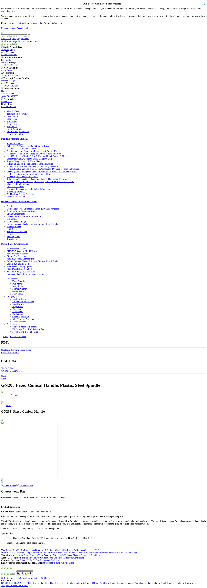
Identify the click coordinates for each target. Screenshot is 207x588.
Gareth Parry (7, 91)
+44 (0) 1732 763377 (32, 41)
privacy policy (37, 23)
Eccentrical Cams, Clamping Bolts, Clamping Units (30, 159)
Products (25, 38)
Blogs (134, 552)
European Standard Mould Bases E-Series (25, 274)
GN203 (12, 583)
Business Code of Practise (45, 552)
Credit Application (15, 129)
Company (16, 38)
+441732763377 (8, 106)
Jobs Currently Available (18, 131)
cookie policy (22, 23)
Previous (14, 395)
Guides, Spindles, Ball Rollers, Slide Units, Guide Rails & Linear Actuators (40, 181)
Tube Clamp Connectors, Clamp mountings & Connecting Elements (37, 179)
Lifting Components (16, 214)
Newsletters (12, 124)
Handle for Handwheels (185, 583)
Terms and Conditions (67, 552)
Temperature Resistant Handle (14, 585)
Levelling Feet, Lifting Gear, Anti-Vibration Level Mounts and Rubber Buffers (42, 171)
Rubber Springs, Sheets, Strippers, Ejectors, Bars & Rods (32, 224)
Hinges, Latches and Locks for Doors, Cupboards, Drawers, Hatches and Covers (43, 169)
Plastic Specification (10, 352)
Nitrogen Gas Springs (16, 221)
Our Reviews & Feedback (12, 552)
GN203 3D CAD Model (12, 371)
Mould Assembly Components (20, 259)
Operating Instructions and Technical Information (28, 189)
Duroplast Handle (142, 583)
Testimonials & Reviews (17, 114)
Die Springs (12, 219)
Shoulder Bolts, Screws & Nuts (21, 211)
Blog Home (12, 119)
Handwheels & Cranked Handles (21, 148)
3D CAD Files (7, 368)
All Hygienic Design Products (20, 194)
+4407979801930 (9, 54)
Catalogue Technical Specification (16, 350)
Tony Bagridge (8, 49)
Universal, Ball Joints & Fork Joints (22, 176)
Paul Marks (6, 60)
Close (3, 376)
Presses (10, 234)
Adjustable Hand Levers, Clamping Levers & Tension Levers (34, 154)
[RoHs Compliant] (2, 392)
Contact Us (6, 38)
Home (5, 336)
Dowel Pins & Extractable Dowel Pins (24, 216)
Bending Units (13, 236)
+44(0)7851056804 (9, 75)
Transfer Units (13, 239)
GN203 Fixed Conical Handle (29, 583)
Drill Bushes (12, 229)
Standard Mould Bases (17, 248)
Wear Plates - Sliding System (19, 266)
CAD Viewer (9, 485)
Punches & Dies (14, 226)
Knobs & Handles (15, 143)
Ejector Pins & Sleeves (17, 256)
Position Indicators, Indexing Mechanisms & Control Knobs (33, 151)
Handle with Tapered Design (87, 583)
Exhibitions (12, 126)
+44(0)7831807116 (9, 86)
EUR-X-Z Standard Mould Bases (22, 251)
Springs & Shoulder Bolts (18, 264)
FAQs (97, 550)
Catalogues (68, 550)
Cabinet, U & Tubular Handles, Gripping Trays (28, 146)
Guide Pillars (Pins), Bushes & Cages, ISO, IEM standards (33, 209)
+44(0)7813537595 (9, 96)
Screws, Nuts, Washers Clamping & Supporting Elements (32, 166)
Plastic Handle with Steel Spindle (58, 583)
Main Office (6, 101)
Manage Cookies (8, 28)
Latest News (12, 116)
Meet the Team (13, 111)
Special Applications (16, 191)
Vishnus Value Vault (16, 196)
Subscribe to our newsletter (119, 552)
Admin (27, 578)
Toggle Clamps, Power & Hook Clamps (24, 161)
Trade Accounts (28, 550)
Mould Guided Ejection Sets (19, 269)
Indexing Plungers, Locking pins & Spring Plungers (30, 164)
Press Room (12, 121)
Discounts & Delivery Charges (49, 550)
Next (8, 395)
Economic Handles (125, 583)
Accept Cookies (24, 28)
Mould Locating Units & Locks (21, 271)
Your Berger (12, 41)
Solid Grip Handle (108, 583)
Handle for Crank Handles (162, 583)
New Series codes (15, 134)
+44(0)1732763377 (9, 65)
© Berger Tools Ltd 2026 (12, 578)
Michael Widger (8, 80)
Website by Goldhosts (40, 578)
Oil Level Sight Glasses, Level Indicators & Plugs (29, 174)
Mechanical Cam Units (17, 231)
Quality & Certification (88, 552)
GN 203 (4, 583)
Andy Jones (6, 70)
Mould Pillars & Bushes (17, 254)
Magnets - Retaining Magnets (20, 184)
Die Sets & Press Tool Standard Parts (19, 201)
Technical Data (26, 485)
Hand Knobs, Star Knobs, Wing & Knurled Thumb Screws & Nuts (36, 156)
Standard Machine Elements (14, 139)
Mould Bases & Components (14, 244)
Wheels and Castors (15, 186)
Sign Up (16, 550)
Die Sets (10, 206)
